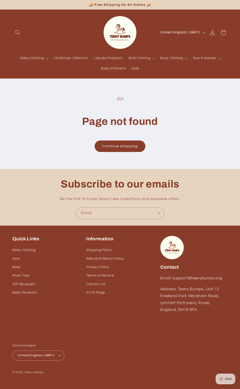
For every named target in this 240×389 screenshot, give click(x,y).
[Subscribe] (158, 213)
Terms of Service (100, 275)
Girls (16, 258)
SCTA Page (95, 292)
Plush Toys (21, 275)
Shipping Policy (99, 250)
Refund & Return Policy (105, 258)
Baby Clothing (24, 250)
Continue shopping (120, 146)
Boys (16, 267)
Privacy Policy (97, 267)
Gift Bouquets (23, 284)
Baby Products (24, 292)
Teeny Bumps (34, 372)
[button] (17, 32)
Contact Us (95, 284)
